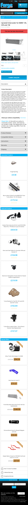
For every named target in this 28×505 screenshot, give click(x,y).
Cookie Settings (22, 496)
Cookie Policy (23, 501)
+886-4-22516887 (22, 1)
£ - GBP (11, 1)
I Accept (22, 493)
